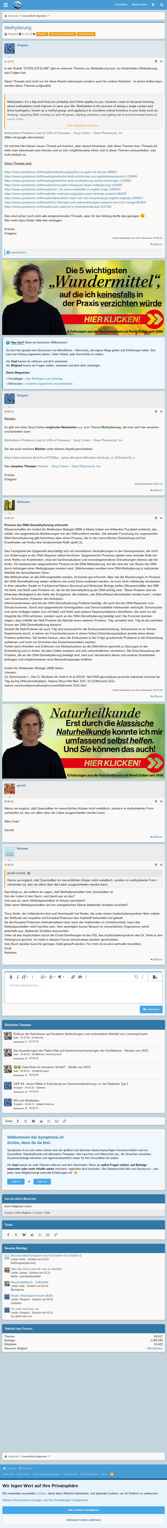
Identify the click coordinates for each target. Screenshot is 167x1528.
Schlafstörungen (40, 1071)
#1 (161, 61)
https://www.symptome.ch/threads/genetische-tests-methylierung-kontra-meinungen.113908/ (67, 180)
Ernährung (37, 1037)
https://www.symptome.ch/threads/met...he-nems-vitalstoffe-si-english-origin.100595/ (62, 189)
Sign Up (42, 1181)
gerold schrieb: (16, 873)
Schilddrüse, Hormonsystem (47, 1054)
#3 (161, 518)
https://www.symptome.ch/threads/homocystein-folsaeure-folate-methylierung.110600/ (63, 185)
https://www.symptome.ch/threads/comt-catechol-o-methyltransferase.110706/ (58, 206)
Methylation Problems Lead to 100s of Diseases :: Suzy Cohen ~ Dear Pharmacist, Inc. (64, 133)
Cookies (11, 1468)
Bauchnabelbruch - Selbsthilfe (29, 1282)
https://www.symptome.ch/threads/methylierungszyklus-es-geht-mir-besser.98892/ (60, 172)
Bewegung (17, 1289)
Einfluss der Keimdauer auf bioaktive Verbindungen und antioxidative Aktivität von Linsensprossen (80, 1034)
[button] (11, 977)
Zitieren (158, 244)
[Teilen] (156, 61)
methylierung (86, 34)
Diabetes (41, 1087)
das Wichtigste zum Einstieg (44, 378)
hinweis (42, 34)
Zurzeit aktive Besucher (20, 1198)
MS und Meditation (26, 1100)
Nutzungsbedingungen (46, 1474)
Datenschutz (70, 1474)
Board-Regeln (89, 1474)
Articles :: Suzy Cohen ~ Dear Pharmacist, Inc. (70, 466)
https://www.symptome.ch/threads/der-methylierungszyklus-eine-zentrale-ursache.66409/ (65, 193)
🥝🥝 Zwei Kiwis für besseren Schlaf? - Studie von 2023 (52, 1067)
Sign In (16, 1181)
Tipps (104, 1474)
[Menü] (5, 5)
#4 (161, 801)
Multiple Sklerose (45, 1104)
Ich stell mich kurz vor (25, 1309)
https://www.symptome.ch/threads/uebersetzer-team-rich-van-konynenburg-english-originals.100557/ (73, 198)
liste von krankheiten (62, 34)
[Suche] (162, 5)
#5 (161, 864)
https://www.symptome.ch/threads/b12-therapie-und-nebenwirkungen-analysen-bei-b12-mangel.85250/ (75, 202)
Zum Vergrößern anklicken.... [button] (84, 125)
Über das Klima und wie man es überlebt (36, 1269)
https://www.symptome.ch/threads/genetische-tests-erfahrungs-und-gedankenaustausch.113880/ (70, 176)
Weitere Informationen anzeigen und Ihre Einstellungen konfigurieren (45, 1500)
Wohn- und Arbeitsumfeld (26, 1276)
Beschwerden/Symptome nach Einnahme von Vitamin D (46, 1255)
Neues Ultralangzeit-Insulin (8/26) (32, 1295)
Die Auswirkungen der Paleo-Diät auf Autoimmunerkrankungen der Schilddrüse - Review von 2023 (80, 1050)
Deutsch (27, 1468)
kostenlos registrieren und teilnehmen (49, 383)
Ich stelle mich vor (21, 1316)
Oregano (13, 34)
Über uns (8, 1474)
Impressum (23, 1474)
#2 (161, 411)
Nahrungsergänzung (23, 1263)
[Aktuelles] (153, 5)
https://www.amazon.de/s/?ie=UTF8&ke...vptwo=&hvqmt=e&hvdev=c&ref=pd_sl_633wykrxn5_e (69, 457)
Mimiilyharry (155, 1348)
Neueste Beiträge (16, 1248)
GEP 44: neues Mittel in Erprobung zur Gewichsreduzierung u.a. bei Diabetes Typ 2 (70, 1083)
